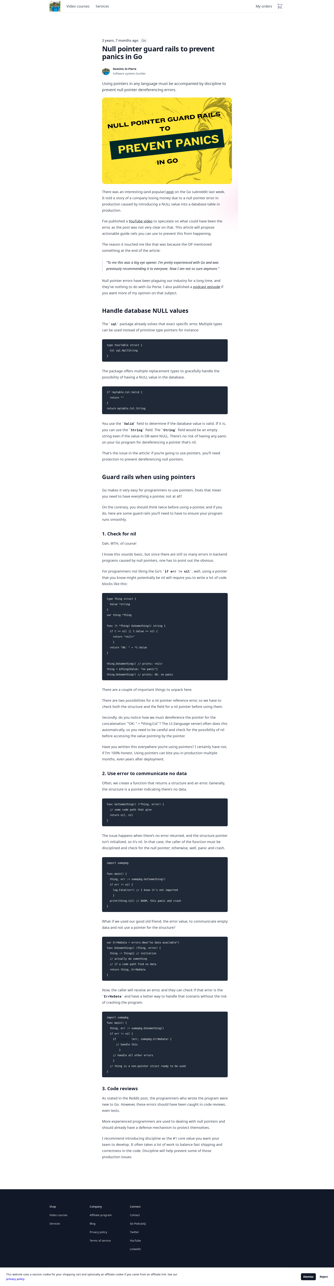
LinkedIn (135, 1249)
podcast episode (206, 286)
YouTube (135, 1240)
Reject (324, 1276)
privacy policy (15, 1279)
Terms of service (100, 1240)
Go (143, 40)
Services (102, 6)
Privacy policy (98, 1232)
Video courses (77, 6)
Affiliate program (101, 1215)
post (170, 191)
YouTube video (141, 221)
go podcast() (138, 1223)
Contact (135, 1215)
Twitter (134, 1232)
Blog (92, 1223)
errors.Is (124, 1039)
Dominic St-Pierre (124, 69)
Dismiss (308, 1276)
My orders (264, 6)
